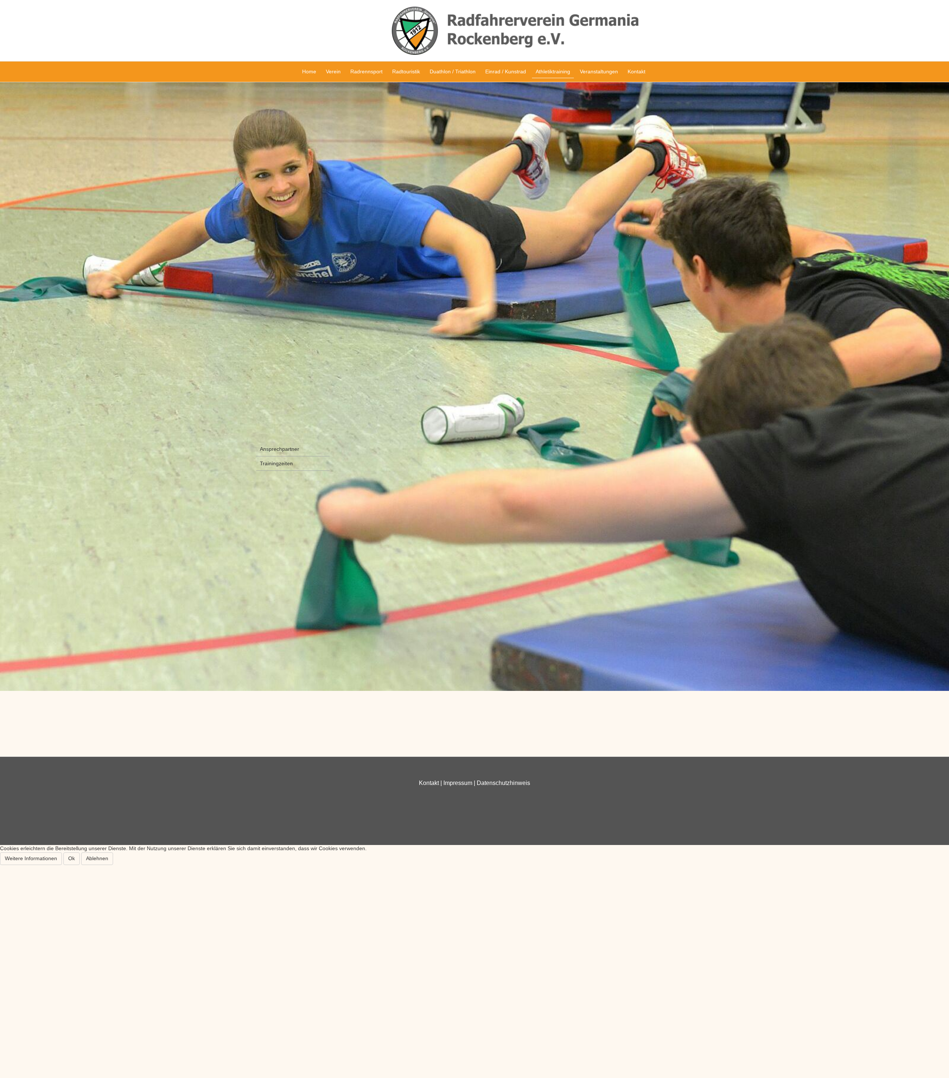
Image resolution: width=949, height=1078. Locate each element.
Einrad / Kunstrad (505, 71)
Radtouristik (406, 71)
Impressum (457, 783)
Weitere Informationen (31, 858)
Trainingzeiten (276, 463)
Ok (71, 858)
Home (309, 71)
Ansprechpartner (279, 449)
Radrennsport (366, 71)
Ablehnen (97, 858)
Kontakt (636, 71)
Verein (333, 71)
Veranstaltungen (599, 71)
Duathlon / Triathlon (453, 71)
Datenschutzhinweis (503, 783)
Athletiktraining (553, 71)
